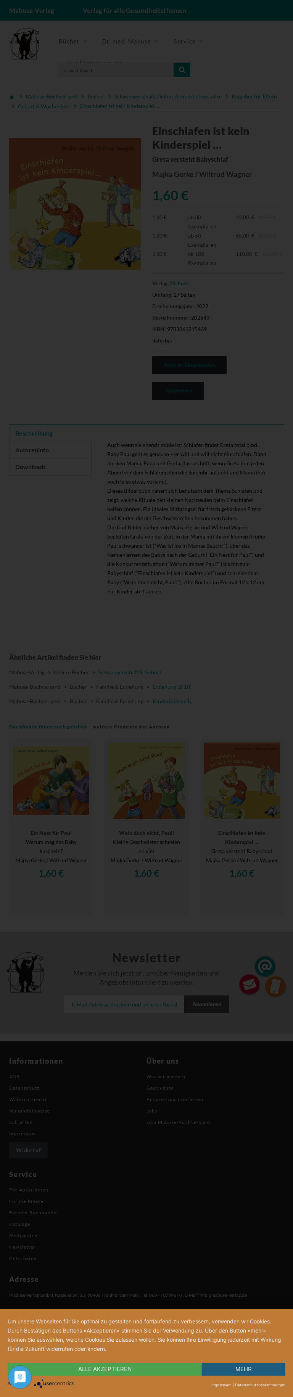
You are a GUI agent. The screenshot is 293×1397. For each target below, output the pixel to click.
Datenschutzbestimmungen (260, 1385)
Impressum (221, 1385)
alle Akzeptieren (105, 1369)
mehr (243, 1369)
